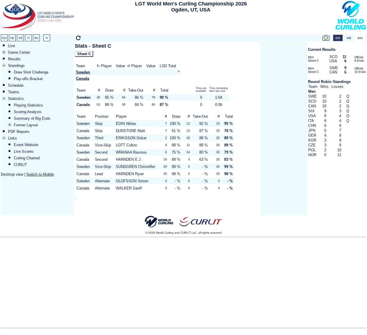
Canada (82, 78)
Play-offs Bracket (28, 79)
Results (14, 59)
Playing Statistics (28, 105)
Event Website (26, 145)
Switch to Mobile (40, 174)
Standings (16, 65)
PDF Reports (19, 131)
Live (11, 46)
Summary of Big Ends (32, 118)
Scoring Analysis (28, 112)
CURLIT (20, 164)
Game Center (19, 52)
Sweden (83, 72)
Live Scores (24, 151)
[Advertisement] (191, 24)
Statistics (16, 98)
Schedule (16, 85)
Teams (13, 92)
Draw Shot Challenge (31, 72)
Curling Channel (27, 158)
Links (12, 138)
